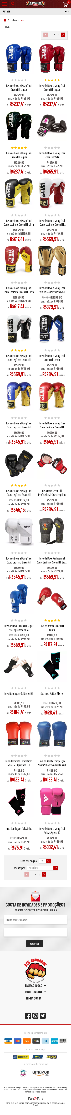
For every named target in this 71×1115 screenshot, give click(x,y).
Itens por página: (28, 861)
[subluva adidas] (52, 666)
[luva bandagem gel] (19, 666)
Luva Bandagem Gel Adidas (19, 828)
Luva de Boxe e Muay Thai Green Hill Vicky (52, 155)
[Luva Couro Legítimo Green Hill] (19, 193)
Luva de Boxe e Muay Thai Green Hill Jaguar (19, 87)
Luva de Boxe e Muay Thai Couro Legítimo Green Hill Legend (52, 224)
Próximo (63, 35)
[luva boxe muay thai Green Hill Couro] (19, 328)
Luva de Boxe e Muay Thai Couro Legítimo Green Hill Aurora (19, 562)
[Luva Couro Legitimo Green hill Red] (19, 261)
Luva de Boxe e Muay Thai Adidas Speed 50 (52, 830)
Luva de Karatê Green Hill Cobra (52, 627)
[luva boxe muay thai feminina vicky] (52, 126)
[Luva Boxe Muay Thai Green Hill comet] (52, 328)
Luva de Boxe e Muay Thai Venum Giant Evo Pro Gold (52, 290)
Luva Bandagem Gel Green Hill (18, 693)
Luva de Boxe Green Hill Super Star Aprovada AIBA (18, 627)
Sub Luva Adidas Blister (52, 693)
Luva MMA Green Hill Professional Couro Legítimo (52, 492)
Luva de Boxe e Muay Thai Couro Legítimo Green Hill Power (19, 494)
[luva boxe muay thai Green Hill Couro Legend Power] (19, 463)
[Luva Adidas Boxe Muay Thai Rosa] (52, 801)
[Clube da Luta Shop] (35, 4)
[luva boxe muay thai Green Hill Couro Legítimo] (19, 531)
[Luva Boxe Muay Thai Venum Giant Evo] (52, 261)
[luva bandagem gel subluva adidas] (19, 801)
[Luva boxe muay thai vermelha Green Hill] (52, 58)
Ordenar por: (19, 867)
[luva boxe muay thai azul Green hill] (19, 58)
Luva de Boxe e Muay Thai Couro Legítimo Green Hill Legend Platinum (19, 427)
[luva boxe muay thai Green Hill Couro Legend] (19, 396)
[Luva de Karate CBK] (52, 734)
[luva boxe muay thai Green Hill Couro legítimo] (52, 193)
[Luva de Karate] (19, 734)
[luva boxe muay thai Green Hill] (19, 126)
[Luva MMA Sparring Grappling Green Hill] (52, 463)
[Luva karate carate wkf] (52, 598)
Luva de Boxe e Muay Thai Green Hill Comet (52, 357)
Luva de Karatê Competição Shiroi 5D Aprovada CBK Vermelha (19, 765)
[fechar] (37, 558)
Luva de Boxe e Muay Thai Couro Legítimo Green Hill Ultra (19, 222)
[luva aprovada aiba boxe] (19, 598)
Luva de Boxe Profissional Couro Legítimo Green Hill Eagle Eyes (52, 562)
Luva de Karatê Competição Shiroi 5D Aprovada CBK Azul (52, 763)
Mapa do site (41, 1092)
